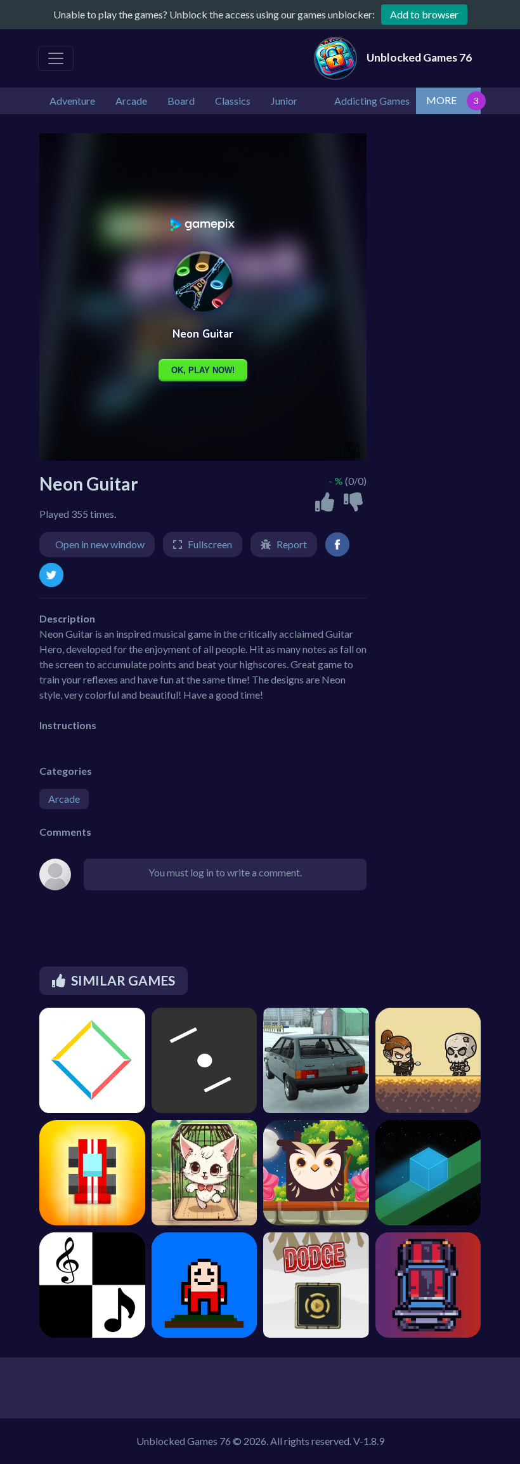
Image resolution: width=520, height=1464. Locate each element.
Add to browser (424, 14)
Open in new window (100, 544)
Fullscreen (210, 544)
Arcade (64, 799)
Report (291, 544)
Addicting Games (372, 101)
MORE (441, 100)
